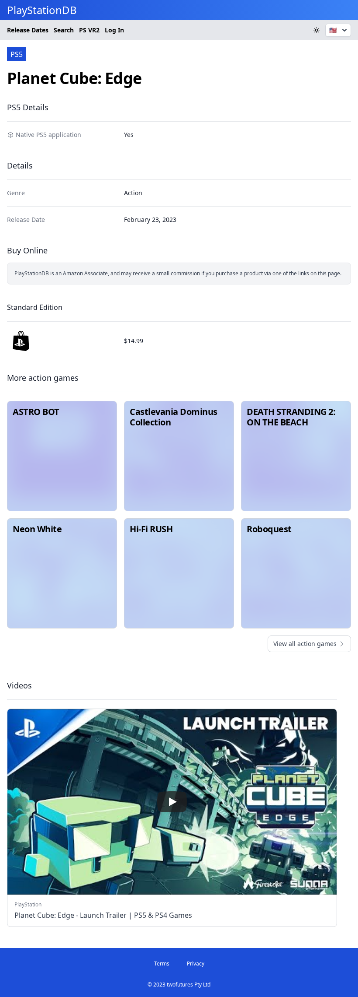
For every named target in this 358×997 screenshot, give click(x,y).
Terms (161, 963)
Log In (114, 30)
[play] (172, 801)
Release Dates (27, 30)
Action (133, 193)
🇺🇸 (333, 30)
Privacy (195, 963)
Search (64, 30)
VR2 (89, 30)
